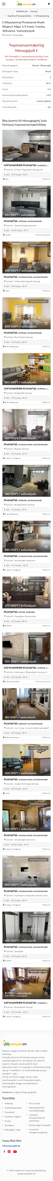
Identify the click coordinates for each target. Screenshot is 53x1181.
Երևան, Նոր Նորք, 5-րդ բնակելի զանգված (27, 728)
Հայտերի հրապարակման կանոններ (37, 1118)
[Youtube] (15, 1152)
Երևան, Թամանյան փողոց (18, 1007)
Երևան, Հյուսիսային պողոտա (20, 560)
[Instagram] (9, 1152)
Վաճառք (8, 1103)
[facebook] (4, 1152)
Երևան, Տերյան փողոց (16, 449)
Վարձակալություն (13, 1108)
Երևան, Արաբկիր (14, 951)
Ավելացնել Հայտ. (12, 1130)
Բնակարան (23, 221)
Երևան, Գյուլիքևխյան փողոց (19, 504)
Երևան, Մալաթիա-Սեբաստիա (20, 616)
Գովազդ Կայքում (12, 1116)
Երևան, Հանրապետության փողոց (22, 281)
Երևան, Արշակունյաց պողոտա (21, 225)
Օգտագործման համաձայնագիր (37, 1109)
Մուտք (7, 1121)
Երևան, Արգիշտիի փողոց (18, 393)
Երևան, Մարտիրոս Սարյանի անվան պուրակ (27, 895)
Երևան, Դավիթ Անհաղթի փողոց (21, 784)
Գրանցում (9, 1125)
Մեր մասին (34, 1103)
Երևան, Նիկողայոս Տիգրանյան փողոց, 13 (26, 672)
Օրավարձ (9, 1112)
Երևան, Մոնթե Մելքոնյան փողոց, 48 (23, 169)
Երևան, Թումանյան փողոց (19, 337)
